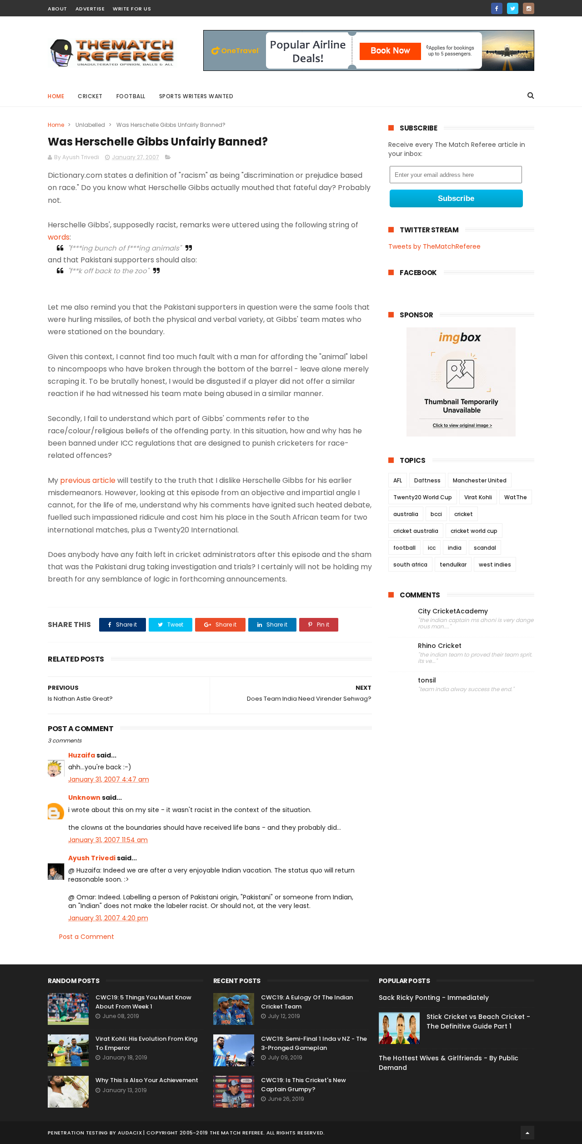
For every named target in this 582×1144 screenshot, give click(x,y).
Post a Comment (86, 936)
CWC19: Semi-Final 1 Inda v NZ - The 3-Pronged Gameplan (314, 1043)
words (59, 237)
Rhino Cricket (440, 646)
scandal (485, 548)
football (404, 548)
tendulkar (453, 564)
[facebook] (496, 8)
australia (405, 514)
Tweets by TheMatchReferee (434, 246)
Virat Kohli (478, 497)
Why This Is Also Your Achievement (146, 1080)
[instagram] (528, 8)
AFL (397, 480)
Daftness (427, 480)
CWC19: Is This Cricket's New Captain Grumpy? (303, 1085)
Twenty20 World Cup (422, 497)
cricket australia (415, 531)
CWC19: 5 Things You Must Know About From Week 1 (143, 1002)
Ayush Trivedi (91, 858)
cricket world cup (474, 531)
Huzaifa (81, 755)
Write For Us (132, 8)
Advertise (90, 8)
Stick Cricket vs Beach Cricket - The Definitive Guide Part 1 (478, 1021)
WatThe (515, 497)
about (57, 8)
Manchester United (480, 480)
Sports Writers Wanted (196, 96)
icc (432, 548)
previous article (87, 480)
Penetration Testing (78, 1132)
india (455, 548)
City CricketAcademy (453, 611)
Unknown (84, 797)
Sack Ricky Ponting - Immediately (434, 997)
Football (131, 96)
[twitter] (512, 8)
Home (56, 96)
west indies (495, 564)
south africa (410, 564)
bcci (436, 514)
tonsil (427, 680)
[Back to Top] (527, 1132)
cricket (90, 96)
